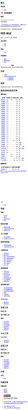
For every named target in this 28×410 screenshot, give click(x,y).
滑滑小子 (3, 158)
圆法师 (3, 99)
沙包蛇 (3, 142)
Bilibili (5, 389)
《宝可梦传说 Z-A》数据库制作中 (10, 24)
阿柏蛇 (3, 154)
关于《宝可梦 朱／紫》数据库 (12, 408)
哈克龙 (3, 152)
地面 (20, 142)
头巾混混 (3, 160)
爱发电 (5, 392)
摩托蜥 (3, 146)
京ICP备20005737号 (9, 406)
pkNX (13, 26)
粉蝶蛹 (3, 101)
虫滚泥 (3, 169)
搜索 (2, 16)
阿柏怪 (3, 156)
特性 (5, 205)
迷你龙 (3, 150)
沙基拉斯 (3, 148)
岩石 (20, 148)
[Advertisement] (14, 187)
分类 (2, 202)
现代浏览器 (19, 29)
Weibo (5, 390)
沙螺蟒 (3, 144)
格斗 (23, 158)
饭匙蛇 (3, 140)
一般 (23, 146)
